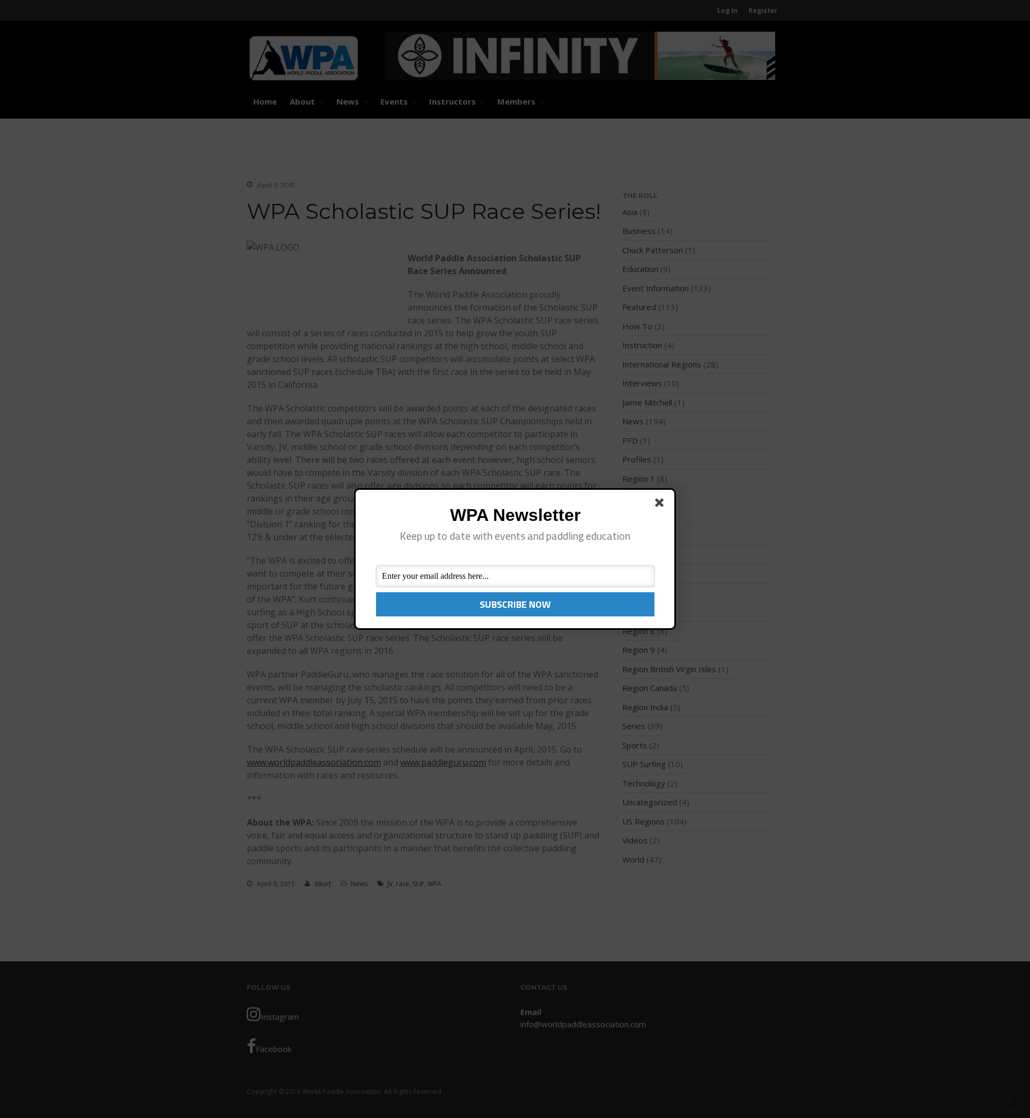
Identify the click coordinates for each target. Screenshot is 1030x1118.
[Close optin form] (661, 504)
